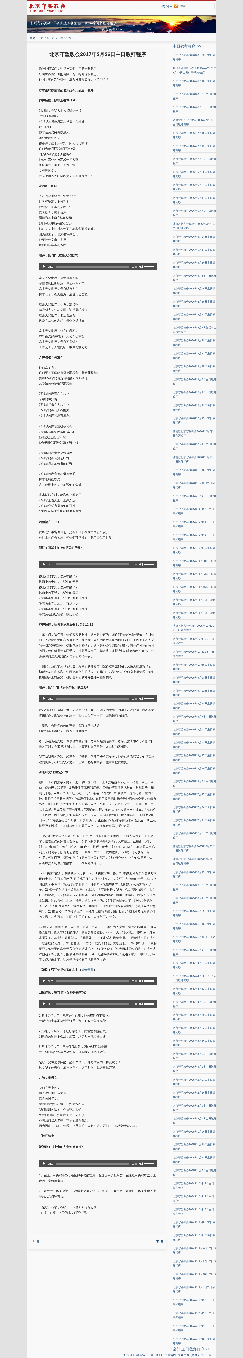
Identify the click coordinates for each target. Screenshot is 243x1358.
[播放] (44, 266)
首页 (32, 37)
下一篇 (161, 1241)
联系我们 (128, 1355)
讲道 (55, 37)
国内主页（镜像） (189, 1355)
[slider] (149, 266)
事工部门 (156, 1355)
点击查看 (87, 969)
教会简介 (142, 1355)
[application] (98, 266)
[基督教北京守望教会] (46, 11)
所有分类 (66, 37)
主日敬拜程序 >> (187, 46)
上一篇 (34, 1241)
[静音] (141, 266)
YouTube (206, 1355)
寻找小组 (167, 6)
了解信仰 (43, 37)
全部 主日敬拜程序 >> (191, 1349)
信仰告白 (170, 1355)
